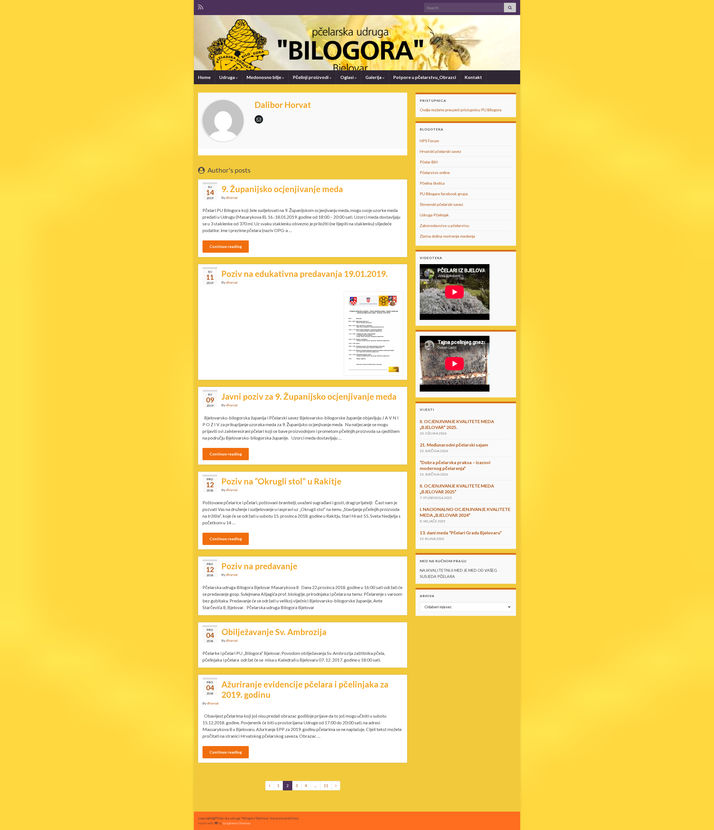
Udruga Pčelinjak (434, 215)
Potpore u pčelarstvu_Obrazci (424, 77)
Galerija (373, 77)
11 (326, 785)
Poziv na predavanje (259, 566)
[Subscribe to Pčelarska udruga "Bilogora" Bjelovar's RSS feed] (200, 6)
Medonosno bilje (264, 77)
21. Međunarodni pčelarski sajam (454, 444)
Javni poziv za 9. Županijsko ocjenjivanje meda (309, 396)
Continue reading (225, 246)
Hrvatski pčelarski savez (440, 151)
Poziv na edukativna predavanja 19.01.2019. (304, 274)
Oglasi (347, 77)
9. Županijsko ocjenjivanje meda (282, 189)
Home (204, 77)
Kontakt (473, 77)
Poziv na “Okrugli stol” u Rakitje (281, 481)
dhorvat (232, 198)
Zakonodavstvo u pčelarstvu (444, 225)
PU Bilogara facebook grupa (444, 193)
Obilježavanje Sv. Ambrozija (274, 632)
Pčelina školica (432, 183)
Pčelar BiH (429, 162)
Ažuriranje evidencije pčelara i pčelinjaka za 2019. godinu (305, 689)
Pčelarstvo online (435, 172)
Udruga (227, 77)
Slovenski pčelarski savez (441, 204)
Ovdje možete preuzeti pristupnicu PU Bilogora (460, 109)
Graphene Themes (237, 823)
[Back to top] (701, 817)
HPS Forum (429, 140)
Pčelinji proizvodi (311, 77)
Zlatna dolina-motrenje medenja (447, 236)
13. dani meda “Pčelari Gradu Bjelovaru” (461, 532)
